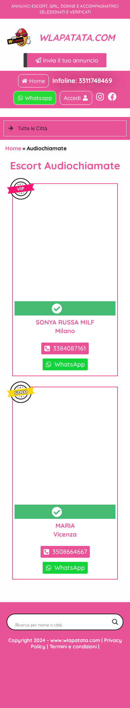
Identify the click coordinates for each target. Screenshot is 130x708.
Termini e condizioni (73, 646)
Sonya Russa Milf (65, 322)
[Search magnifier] (115, 622)
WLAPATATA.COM (77, 37)
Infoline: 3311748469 (82, 80)
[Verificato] (65, 250)
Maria (65, 526)
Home (13, 148)
